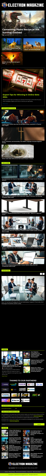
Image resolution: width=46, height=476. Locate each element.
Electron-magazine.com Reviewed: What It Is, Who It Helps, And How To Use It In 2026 (4, 455)
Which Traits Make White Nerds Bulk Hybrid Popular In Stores (17, 151)
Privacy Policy (12, 471)
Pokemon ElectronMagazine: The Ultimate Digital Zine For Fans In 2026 (12, 358)
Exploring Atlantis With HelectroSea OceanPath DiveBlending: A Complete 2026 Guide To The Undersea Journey (4, 440)
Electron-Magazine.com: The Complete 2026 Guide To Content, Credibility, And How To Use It (23, 240)
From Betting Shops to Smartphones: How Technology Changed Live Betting (26, 433)
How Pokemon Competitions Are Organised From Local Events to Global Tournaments (26, 354)
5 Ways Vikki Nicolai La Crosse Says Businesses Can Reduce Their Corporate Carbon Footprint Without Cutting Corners (4, 433)
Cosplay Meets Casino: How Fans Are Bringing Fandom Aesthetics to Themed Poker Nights (23, 116)
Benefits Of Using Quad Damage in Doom (12, 58)
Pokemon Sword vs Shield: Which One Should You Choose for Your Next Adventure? (26, 362)
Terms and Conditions (21, 471)
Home (6, 471)
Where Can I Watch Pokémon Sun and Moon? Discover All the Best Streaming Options (26, 369)
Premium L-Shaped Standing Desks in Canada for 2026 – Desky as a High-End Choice (23, 205)
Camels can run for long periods (34, 44)
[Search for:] (17, 424)
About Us (29, 471)
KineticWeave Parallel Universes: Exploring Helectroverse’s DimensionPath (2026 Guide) (26, 448)
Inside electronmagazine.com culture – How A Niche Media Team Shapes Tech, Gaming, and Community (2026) (26, 440)
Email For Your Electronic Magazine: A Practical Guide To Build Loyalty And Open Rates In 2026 (23, 223)
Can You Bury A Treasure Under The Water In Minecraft (12, 44)
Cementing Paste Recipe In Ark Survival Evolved (23, 24)
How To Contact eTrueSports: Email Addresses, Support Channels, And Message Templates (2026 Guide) (23, 188)
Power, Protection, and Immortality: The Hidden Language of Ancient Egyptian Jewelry (23, 134)
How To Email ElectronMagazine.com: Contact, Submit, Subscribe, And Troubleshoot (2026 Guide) (23, 257)
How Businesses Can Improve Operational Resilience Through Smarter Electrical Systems (23, 171)
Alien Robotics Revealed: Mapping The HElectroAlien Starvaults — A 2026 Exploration (26, 455)
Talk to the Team (37, 471)
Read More (5, 103)
